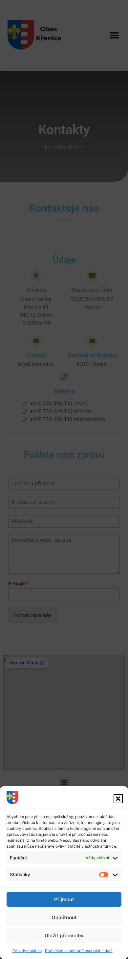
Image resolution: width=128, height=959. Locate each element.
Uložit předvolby (64, 935)
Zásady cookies (27, 950)
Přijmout (64, 899)
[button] (118, 798)
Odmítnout (64, 917)
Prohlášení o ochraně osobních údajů (79, 950)
